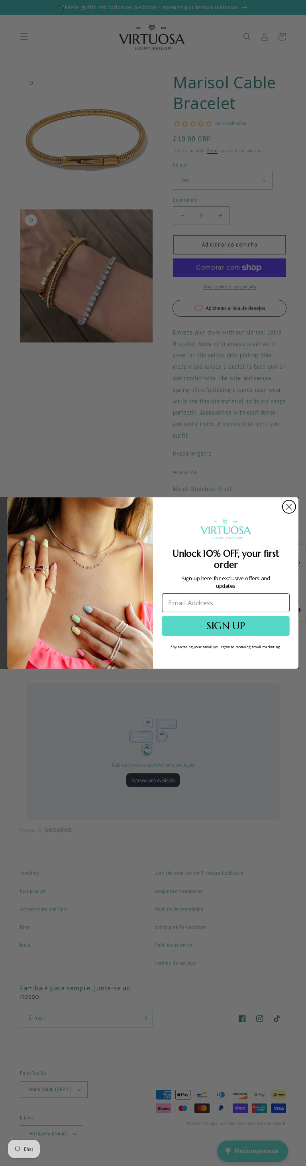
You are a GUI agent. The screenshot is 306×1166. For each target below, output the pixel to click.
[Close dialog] (289, 506)
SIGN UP (225, 625)
